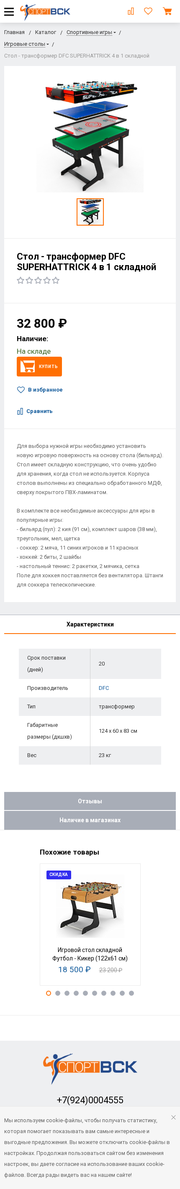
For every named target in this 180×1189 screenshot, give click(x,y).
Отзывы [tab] (90, 801)
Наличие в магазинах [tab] (90, 820)
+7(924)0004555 (90, 1100)
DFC (104, 688)
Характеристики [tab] (90, 624)
